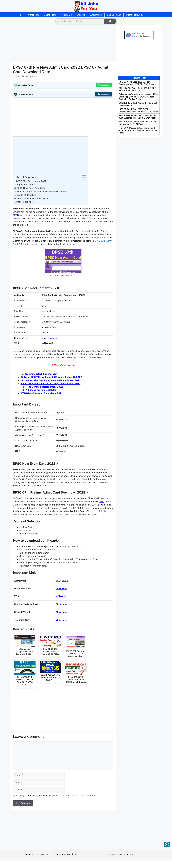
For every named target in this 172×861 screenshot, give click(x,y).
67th (101, 501)
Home (20, 15)
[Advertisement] (63, 43)
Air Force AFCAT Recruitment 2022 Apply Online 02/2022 (51, 377)
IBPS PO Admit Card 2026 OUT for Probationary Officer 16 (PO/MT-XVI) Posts (138, 110)
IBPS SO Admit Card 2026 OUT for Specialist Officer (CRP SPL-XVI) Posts (136, 83)
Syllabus (81, 15)
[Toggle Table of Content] (83, 177)
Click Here (61, 588)
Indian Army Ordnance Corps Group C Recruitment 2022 (50, 383)
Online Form (50, 15)
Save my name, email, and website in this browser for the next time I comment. (56, 795)
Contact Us (29, 854)
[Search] (110, 21)
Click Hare (61, 612)
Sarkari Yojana (114, 15)
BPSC (16, 215)
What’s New (33, 15)
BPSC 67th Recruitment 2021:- (32, 181)
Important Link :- (25, 202)
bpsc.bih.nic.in (49, 338)
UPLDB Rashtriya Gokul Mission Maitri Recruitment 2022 (51, 380)
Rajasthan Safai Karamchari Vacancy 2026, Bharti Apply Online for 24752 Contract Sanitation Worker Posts (138, 96)
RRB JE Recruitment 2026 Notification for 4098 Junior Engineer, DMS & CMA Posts (137, 116)
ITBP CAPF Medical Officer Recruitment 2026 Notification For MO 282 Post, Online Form (138, 130)
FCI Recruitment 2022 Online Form (39, 374)
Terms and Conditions (65, 854)
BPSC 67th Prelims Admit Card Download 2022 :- (42, 191)
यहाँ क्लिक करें (61, 596)
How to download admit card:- (32, 198)
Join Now (105, 85)
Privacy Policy (45, 854)
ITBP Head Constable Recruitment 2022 (42, 387)
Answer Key (96, 15)
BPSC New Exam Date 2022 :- (32, 188)
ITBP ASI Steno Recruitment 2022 (39, 390)
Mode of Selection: (27, 195)
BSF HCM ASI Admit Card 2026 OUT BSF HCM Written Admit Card (137, 89)
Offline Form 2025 (134, 15)
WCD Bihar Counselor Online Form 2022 (42, 393)
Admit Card (66, 15)
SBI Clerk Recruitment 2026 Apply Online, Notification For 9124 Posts (137, 122)
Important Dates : (26, 184)
